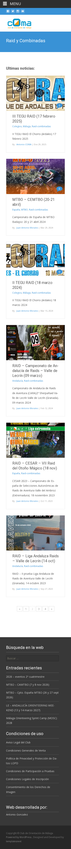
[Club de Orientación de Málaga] (17, 22)
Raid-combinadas (41, 126)
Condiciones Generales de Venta (26, 750)
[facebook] (8, 12)
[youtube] (23, 12)
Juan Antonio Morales (27, 227)
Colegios (17, 126)
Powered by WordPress (19, 837)
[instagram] (18, 12)
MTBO (24, 209)
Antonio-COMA (23, 144)
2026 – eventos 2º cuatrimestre (25, 676)
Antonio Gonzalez (17, 814)
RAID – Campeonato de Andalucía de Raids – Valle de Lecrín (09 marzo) (35, 370)
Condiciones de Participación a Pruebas (30, 771)
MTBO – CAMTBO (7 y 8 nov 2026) (27, 684)
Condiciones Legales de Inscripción (27, 779)
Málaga (27, 126)
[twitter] (13, 12)
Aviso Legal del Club (18, 742)
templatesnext (13, 841)
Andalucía (17, 380)
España (16, 209)
